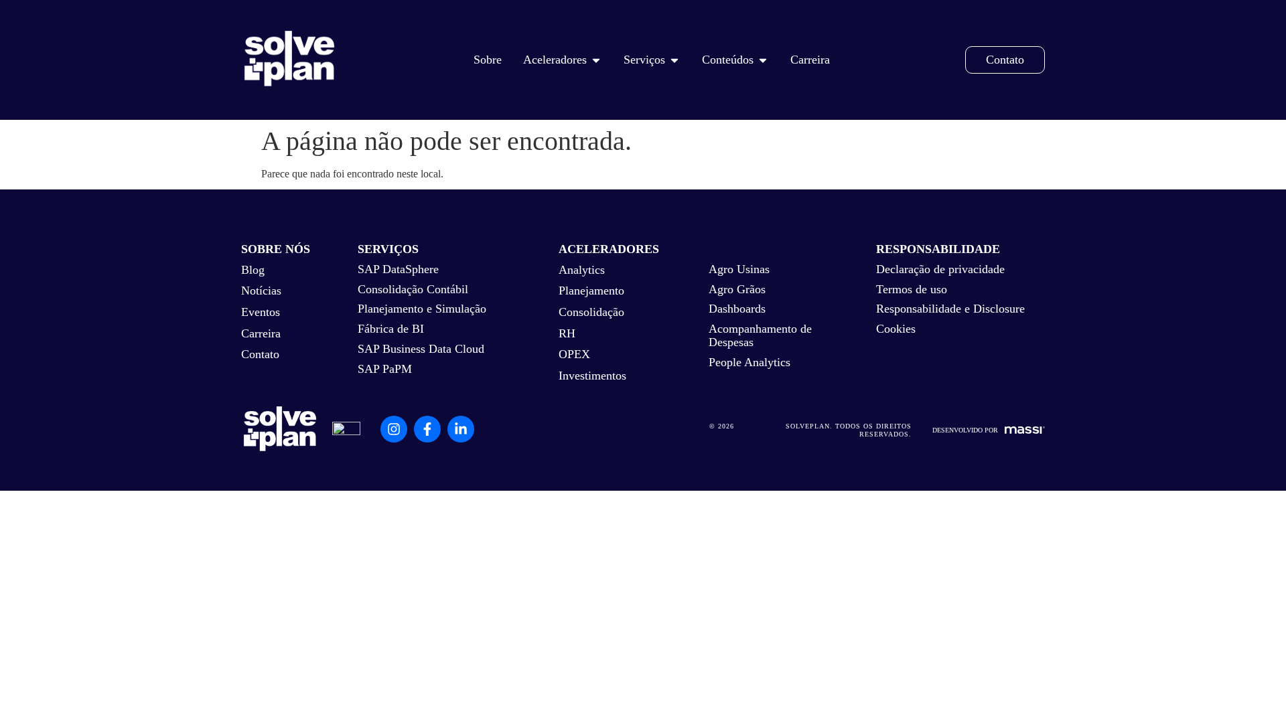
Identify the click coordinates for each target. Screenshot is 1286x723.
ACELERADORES (609, 249)
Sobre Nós (275, 249)
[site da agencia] (1025, 430)
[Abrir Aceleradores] (596, 60)
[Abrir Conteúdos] (763, 60)
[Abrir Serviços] (674, 60)
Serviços (388, 249)
